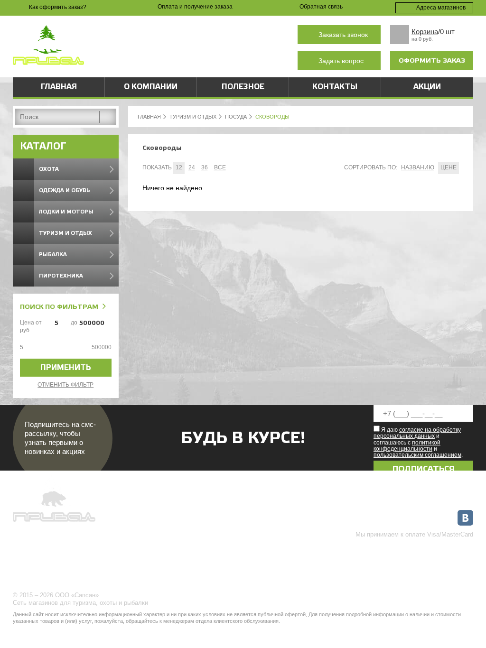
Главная (59, 87)
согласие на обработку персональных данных (417, 432)
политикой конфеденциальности (407, 445)
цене (448, 167)
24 (191, 167)
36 (204, 167)
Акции (427, 87)
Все (220, 167)
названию (417, 167)
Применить (65, 367)
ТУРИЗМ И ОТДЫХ (192, 117)
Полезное (243, 87)
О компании (151, 87)
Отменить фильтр (65, 384)
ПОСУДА (236, 117)
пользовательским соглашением (417, 455)
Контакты (334, 87)
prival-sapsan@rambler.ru (212, 61)
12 (179, 167)
